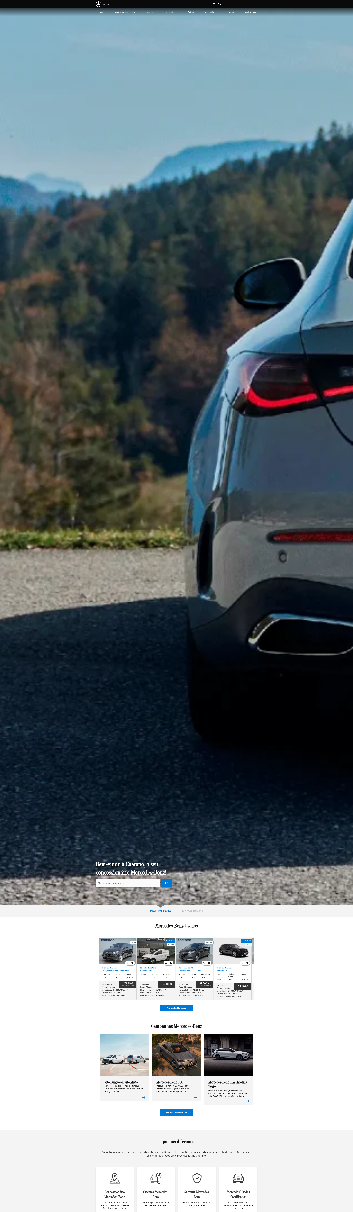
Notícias (230, 12)
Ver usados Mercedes (176, 1008)
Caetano (99, 12)
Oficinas (190, 12)
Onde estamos (251, 12)
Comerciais (170, 12)
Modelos (150, 12)
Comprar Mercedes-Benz (124, 12)
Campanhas (210, 12)
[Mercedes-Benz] (98, 4)
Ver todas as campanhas (176, 1112)
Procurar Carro (160, 911)
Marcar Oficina (192, 911)
